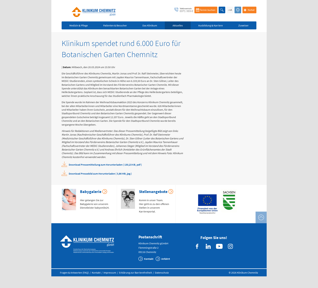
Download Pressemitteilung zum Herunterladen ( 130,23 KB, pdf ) (105, 164)
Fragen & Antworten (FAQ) (74, 272)
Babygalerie (90, 191)
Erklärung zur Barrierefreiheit (135, 272)
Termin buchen (207, 10)
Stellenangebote (153, 191)
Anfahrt (165, 258)
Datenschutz (162, 272)
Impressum (110, 272)
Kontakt (148, 258)
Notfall (251, 10)
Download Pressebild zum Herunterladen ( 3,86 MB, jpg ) (100, 173)
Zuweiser (243, 25)
